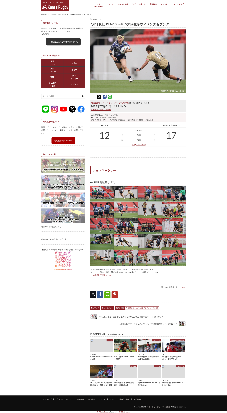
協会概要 (137, 399)
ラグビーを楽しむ (139, 4)
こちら (182, 287)
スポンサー (165, 4)
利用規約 (80, 399)
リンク (112, 399)
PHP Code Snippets (103, 412)
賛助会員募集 (124, 399)
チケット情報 (123, 4)
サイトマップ (46, 399)
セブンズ (96, 308)
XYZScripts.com (124, 412)
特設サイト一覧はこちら (51, 226)
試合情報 (120, 308)
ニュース (110, 4)
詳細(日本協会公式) (139, 145)
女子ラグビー (108, 308)
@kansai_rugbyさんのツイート (54, 239)
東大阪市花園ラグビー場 (101, 109)
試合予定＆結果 (98, 5)
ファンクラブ (178, 4)
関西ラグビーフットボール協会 (159, 407)
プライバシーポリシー (64, 399)
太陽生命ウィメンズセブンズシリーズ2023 (110, 102)
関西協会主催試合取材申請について (63, 42)
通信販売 (153, 4)
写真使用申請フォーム (102, 275)
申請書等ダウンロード (96, 399)
